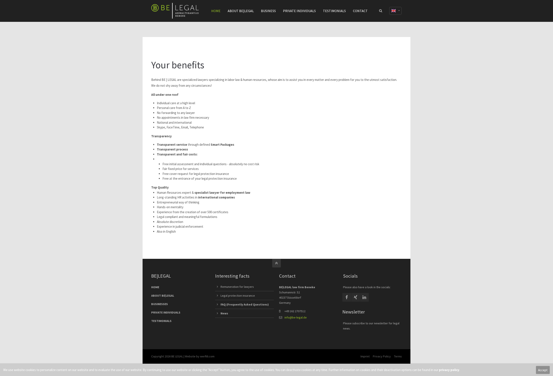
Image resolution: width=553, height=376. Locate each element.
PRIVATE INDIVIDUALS (165, 312)
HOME (155, 287)
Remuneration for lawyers (237, 287)
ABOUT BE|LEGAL (162, 296)
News (224, 313)
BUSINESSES (159, 304)
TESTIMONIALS (161, 321)
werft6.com (207, 356)
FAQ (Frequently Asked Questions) (245, 304)
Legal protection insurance (238, 296)
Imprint (365, 356)
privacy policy (449, 370)
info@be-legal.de (295, 317)
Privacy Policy (382, 356)
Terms (398, 356)
